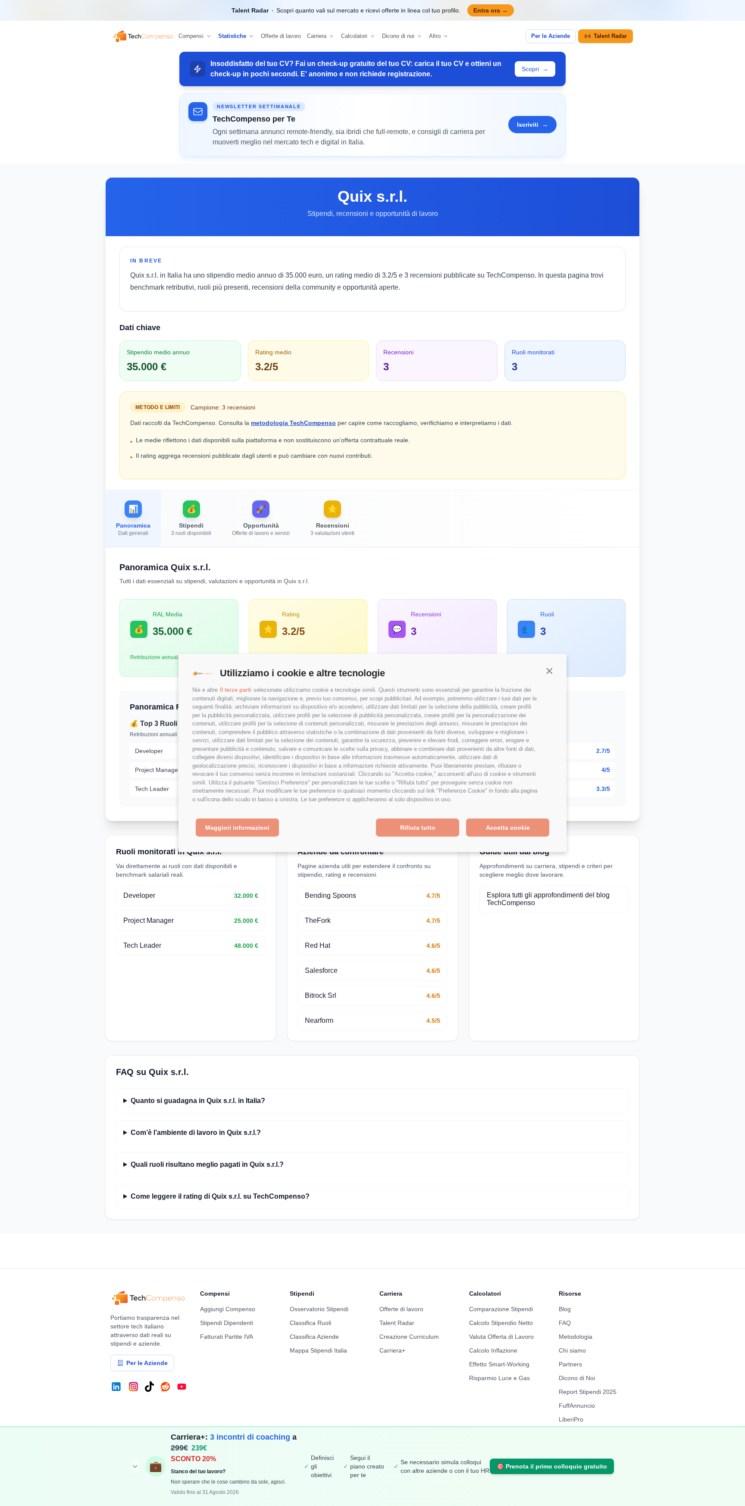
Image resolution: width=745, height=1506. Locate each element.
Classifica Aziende (314, 1336)
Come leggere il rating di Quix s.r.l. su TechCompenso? (220, 1196)
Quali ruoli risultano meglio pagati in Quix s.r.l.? (207, 1164)
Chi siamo (572, 1350)
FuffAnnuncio (577, 1405)
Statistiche (232, 36)
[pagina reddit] (165, 1387)
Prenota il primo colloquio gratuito (552, 1466)
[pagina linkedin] (116, 1386)
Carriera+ (392, 1350)
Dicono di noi (398, 36)
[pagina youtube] (181, 1387)
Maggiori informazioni (237, 828)
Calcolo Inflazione (493, 1350)
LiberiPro (571, 1419)
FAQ (565, 1322)
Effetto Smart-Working (499, 1364)
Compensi (190, 36)
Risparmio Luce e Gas (499, 1378)
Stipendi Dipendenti (226, 1322)
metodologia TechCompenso (293, 422)
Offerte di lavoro (281, 36)
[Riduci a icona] (135, 1466)
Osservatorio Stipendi (319, 1309)
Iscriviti (532, 124)
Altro (435, 36)
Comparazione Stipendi (501, 1309)
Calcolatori (354, 36)
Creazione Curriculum (409, 1336)
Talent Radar (610, 36)
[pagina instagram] (133, 1387)
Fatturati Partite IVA (226, 1336)
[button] (549, 671)
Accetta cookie (508, 828)
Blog (565, 1309)
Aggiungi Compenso (227, 1309)
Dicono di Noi (577, 1378)
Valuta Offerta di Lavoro (501, 1336)
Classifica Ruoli (310, 1322)
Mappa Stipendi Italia (318, 1350)
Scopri (535, 69)
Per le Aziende (550, 36)
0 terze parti (235, 690)
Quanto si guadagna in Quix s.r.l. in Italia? (198, 1100)
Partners (570, 1364)
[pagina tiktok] (149, 1387)
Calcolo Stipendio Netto (501, 1322)
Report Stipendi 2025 (588, 1391)
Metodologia (575, 1336)
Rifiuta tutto (417, 828)
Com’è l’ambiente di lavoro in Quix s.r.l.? (196, 1132)
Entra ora (490, 10)
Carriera (316, 36)
